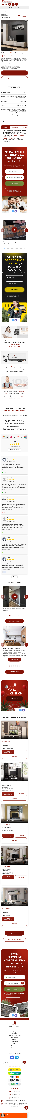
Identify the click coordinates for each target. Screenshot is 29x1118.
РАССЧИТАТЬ (21, 752)
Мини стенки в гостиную (19, 10)
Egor (8, 557)
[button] (7, 248)
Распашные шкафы (14, 1035)
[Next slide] (26, 230)
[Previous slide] (2, 230)
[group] (14, 230)
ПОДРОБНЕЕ (14, 756)
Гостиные (14, 1037)
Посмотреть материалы (14, 939)
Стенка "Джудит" (9, 904)
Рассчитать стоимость (14, 78)
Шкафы (14, 1033)
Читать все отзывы (14, 671)
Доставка (15, 127)
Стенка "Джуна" (8, 862)
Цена (5, 127)
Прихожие (14, 1041)
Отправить (14, 183)
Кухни (14, 1031)
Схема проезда (14, 1106)
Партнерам (14, 1046)
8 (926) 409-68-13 (8, 138)
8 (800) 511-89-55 (18, 135)
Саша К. (9, 498)
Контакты (14, 1048)
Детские (14, 1039)
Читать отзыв (14, 659)
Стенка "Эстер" (8, 737)
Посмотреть (14, 698)
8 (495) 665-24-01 (8, 136)
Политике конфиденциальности (13, 190)
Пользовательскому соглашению (14, 191)
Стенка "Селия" (8, 820)
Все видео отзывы (14, 621)
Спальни (14, 1043)
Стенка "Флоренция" (10, 778)
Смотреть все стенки (14, 933)
